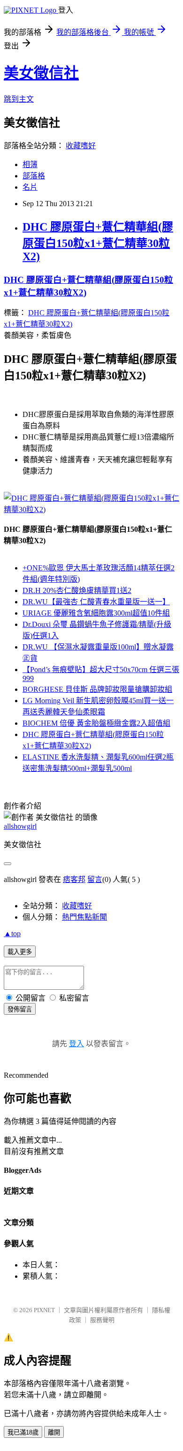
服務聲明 (102, 1319)
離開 (54, 1432)
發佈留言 (20, 1009)
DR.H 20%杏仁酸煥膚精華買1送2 (77, 590)
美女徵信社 (41, 72)
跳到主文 (19, 99)
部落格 (34, 176)
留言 (94, 879)
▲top (12, 934)
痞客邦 (74, 879)
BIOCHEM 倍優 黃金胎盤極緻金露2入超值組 (96, 723)
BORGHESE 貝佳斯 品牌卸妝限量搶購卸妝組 (97, 689)
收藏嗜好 (81, 146)
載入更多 (20, 951)
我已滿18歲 (23, 1432)
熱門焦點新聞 (84, 917)
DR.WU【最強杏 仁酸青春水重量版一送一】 (96, 602)
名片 (30, 187)
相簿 (30, 164)
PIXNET (44, 1310)
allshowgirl (20, 826)
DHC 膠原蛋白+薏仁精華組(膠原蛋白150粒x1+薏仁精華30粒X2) (98, 242)
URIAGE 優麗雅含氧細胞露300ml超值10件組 (96, 613)
